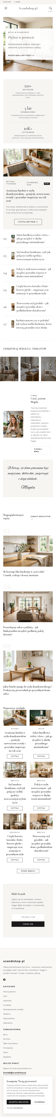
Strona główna (9, 992)
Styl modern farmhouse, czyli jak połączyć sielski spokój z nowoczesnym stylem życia (33, 255)
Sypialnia (7, 1057)
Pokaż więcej (28, 871)
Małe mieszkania (10, 1043)
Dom (5, 996)
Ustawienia (39, 1102)
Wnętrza (6, 1014)
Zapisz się (28, 924)
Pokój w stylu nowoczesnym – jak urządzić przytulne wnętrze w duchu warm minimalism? (33, 272)
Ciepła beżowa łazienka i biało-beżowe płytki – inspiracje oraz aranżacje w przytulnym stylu (32, 290)
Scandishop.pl (28, 8)
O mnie (17, 2)
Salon (5, 1052)
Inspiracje (7, 1000)
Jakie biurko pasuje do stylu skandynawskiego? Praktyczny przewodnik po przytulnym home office (27, 690)
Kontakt (7, 2)
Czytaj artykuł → (28, 222)
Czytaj (15, 756)
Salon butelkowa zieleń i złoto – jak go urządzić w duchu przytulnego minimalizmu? (33, 238)
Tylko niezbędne (15, 1108)
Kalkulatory (8, 1023)
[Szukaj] (50, 8)
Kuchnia (6, 1039)
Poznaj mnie (38, 450)
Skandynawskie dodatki (13, 1009)
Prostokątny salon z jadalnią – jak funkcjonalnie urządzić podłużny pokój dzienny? (23, 631)
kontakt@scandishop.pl (14, 1072)
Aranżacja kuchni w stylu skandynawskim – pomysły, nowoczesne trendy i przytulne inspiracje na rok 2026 (28, 195)
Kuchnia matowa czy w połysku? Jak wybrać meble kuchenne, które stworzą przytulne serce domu (34, 324)
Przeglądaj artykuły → (21, 55)
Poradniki (7, 1005)
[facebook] (4, 980)
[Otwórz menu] (5, 8)
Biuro (5, 1034)
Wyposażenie (9, 1018)
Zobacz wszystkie (41, 516)
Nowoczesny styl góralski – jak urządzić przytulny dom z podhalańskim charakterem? (33, 307)
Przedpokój (8, 1048)
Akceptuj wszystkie (18, 1102)
